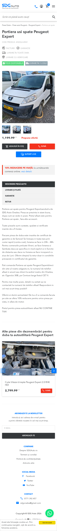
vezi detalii (26, 172)
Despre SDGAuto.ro (28, 450)
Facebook (30, 476)
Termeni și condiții (28, 455)
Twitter (30, 481)
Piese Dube (6, 25)
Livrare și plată (13, 190)
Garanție (9, 196)
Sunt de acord (47, 523)
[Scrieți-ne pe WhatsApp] (49, 513)
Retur (8, 202)
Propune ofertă (29, 138)
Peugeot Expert (34, 25)
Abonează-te (28, 436)
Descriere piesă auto (15, 184)
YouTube (30, 485)
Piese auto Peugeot (19, 25)
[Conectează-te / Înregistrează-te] (41, 6)
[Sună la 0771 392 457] (36, 6)
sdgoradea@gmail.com (30, 503)
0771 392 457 (30, 499)
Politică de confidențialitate (28, 459)
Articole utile (28, 463)
